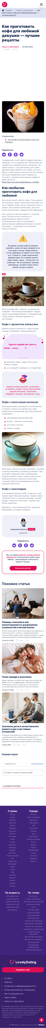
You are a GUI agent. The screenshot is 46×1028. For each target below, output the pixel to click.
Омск (33, 834)
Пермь (33, 853)
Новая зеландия (12, 856)
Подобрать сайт (23, 970)
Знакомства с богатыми (33, 921)
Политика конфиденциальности (20, 986)
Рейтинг (8, 982)
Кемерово (33, 858)
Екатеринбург (34, 850)
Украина (12, 850)
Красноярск (33, 836)
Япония (12, 886)
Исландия (12, 836)
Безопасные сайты (33, 904)
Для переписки (33, 918)
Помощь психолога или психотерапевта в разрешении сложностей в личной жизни (19, 625)
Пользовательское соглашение (19, 990)
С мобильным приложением (33, 946)
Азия (12, 858)
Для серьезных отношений (33, 902)
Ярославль (34, 820)
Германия (12, 823)
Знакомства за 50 (12, 904)
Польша (12, 814)
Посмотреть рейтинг (23, 568)
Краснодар (34, 823)
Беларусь (12, 847)
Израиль (12, 883)
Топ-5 (33, 907)
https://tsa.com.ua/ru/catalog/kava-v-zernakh (20, 182)
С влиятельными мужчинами (33, 933)
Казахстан (12, 845)
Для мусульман (33, 942)
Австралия (12, 831)
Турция (12, 825)
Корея (12, 867)
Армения (12, 820)
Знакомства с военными (33, 923)
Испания (12, 875)
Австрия (12, 834)
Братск (33, 842)
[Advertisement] (23, 77)
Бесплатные (33, 896)
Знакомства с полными (33, 926)
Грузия (12, 817)
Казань (33, 847)
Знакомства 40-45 (12, 902)
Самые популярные (33, 899)
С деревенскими (33, 915)
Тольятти (33, 856)
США (12, 872)
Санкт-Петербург (33, 817)
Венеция (12, 878)
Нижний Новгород (33, 839)
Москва (33, 814)
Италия (12, 880)
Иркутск (34, 861)
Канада (12, 842)
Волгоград (33, 828)
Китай (12, 839)
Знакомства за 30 (12, 899)
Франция (12, 828)
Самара (33, 831)
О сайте (8, 978)
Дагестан (12, 853)
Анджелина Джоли (23, 529)
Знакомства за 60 (12, 907)
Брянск (33, 845)
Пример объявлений (33, 950)
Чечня (12, 869)
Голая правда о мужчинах (17, 677)
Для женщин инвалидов (33, 937)
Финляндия (12, 864)
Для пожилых (12, 910)
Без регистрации (33, 913)
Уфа (33, 825)
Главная (8, 10)
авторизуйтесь (37, 764)
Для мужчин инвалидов (33, 939)
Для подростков (12, 896)
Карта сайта (10, 997)
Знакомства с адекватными (33, 929)
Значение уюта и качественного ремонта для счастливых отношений (20, 729)
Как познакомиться (14, 993)
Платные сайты (33, 910)
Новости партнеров (24, 10)
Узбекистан (12, 861)
